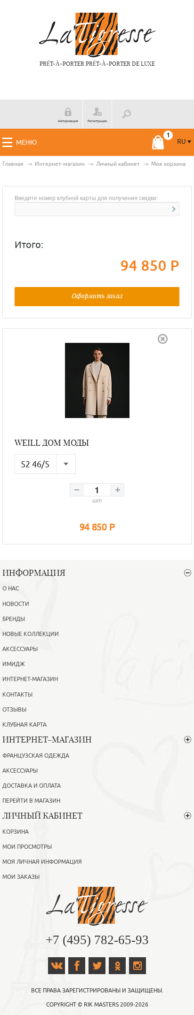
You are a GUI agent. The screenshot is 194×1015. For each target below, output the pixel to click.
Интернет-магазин (30, 679)
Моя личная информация (42, 862)
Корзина (15, 832)
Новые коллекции (30, 634)
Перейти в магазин (31, 801)
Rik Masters (101, 1004)
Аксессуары (20, 649)
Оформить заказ (97, 295)
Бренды (13, 619)
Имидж (13, 664)
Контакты (17, 694)
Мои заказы (21, 877)
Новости (15, 604)
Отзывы (14, 709)
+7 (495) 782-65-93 (97, 940)
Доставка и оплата (31, 786)
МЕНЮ (26, 143)
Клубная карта (24, 724)
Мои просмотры (27, 847)
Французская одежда (35, 755)
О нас (10, 588)
